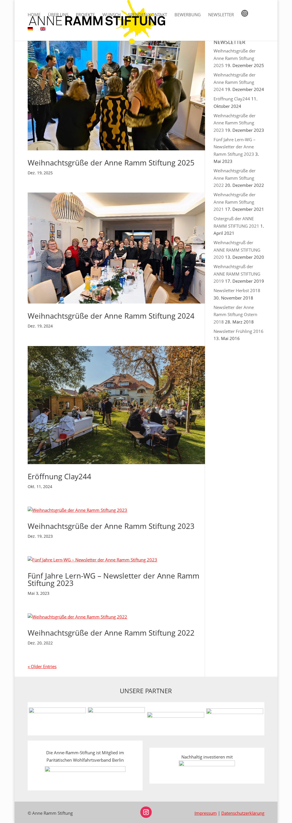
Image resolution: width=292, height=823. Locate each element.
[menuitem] (30, 34)
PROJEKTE (85, 15)
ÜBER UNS (58, 15)
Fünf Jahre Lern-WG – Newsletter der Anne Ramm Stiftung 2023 (113, 579)
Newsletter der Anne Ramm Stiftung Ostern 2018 (235, 314)
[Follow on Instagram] (146, 812)
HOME (34, 15)
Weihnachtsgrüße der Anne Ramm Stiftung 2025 (111, 162)
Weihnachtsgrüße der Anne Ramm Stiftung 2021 (235, 202)
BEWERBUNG (188, 15)
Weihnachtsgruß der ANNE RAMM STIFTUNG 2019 (237, 274)
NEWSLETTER (221, 15)
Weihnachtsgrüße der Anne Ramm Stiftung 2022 (111, 633)
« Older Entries (42, 666)
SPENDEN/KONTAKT (147, 15)
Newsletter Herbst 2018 (237, 290)
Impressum (205, 813)
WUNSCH (111, 15)
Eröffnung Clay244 (59, 476)
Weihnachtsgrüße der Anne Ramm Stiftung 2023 (111, 526)
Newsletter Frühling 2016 (238, 331)
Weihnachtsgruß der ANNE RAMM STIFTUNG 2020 (237, 250)
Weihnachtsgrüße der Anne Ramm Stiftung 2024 (111, 316)
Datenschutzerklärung (242, 813)
